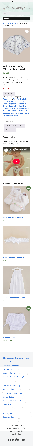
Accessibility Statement (12, 401)
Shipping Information (11, 389)
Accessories (7, 99)
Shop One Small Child (10, 23)
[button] (27, 31)
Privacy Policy (8, 397)
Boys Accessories (17, 101)
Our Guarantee (8, 369)
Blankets (23, 99)
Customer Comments (11, 365)
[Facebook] (9, 440)
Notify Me (8, 94)
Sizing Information (10, 373)
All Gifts (16, 99)
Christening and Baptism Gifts (14, 104)
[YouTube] (23, 440)
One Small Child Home (12, 362)
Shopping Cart (8, 417)
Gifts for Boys (8, 108)
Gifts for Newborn (17, 113)
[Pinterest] (16, 440)
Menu (8, 19)
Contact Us (7, 404)
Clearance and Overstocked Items (16, 358)
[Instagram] (19, 440)
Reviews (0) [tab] (10, 130)
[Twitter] (13, 440)
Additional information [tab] (14, 126)
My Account (7, 413)
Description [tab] (10, 122)
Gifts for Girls (19, 108)
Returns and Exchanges (12, 386)
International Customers (12, 393)
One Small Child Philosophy (14, 377)
